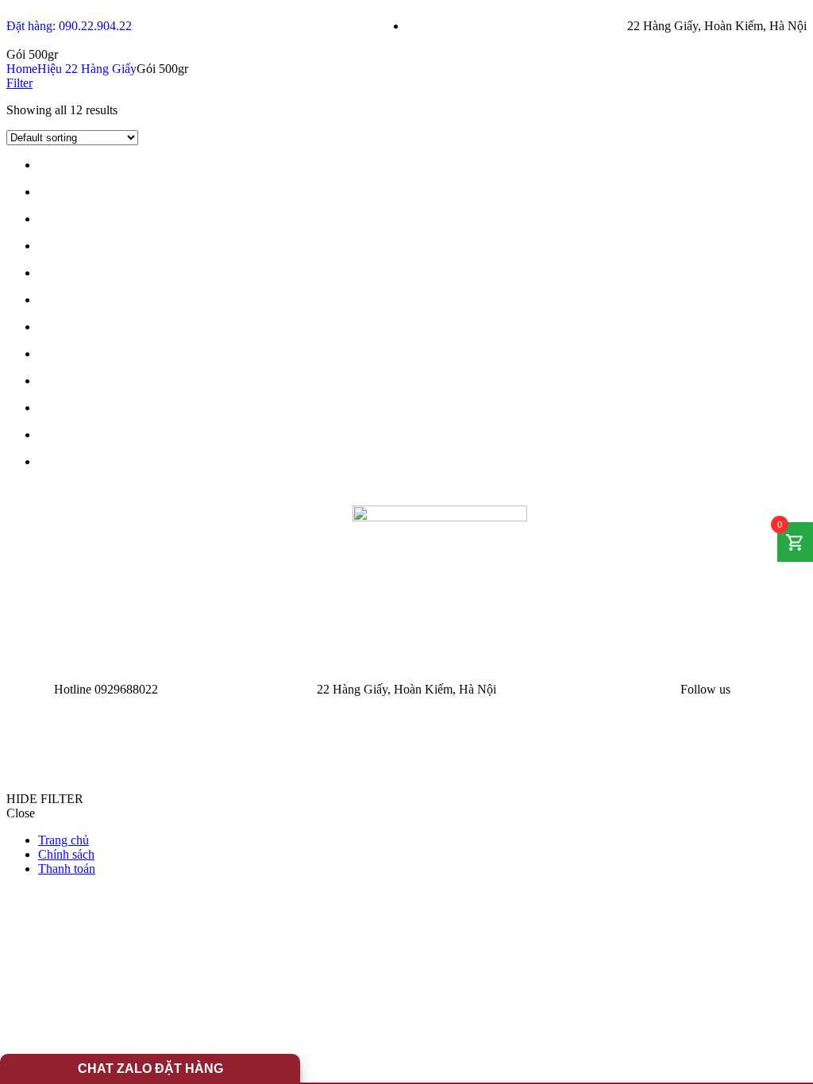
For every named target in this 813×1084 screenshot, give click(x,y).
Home (21, 68)
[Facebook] (752, 689)
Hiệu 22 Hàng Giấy (87, 68)
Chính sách (66, 854)
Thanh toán (66, 868)
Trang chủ (63, 840)
